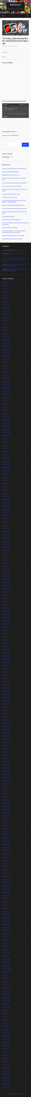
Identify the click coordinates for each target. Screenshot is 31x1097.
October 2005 (5, 1080)
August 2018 (5, 589)
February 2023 (6, 416)
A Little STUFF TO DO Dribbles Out (11, 219)
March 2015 (5, 719)
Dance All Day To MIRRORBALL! (10, 135)
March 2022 (5, 451)
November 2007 (6, 1000)
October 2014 (5, 735)
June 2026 (5, 289)
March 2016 (5, 681)
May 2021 (4, 483)
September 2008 (6, 969)
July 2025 (4, 324)
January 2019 (5, 573)
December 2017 (6, 614)
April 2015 (5, 716)
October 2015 (5, 697)
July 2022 (4, 439)
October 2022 (5, 429)
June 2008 (5, 978)
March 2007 (5, 1026)
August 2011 (5, 857)
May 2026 (4, 292)
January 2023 (5, 419)
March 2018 (5, 605)
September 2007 (6, 1007)
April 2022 (5, 448)
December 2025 (6, 308)
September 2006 (6, 1045)
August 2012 (5, 818)
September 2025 (6, 317)
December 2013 (6, 767)
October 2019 (5, 544)
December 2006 (6, 1036)
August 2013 (5, 780)
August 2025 (5, 320)
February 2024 (6, 378)
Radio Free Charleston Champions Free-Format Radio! (14, 190)
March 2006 (5, 1064)
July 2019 (4, 553)
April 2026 (5, 295)
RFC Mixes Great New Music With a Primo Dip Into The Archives (15, 223)
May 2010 (4, 905)
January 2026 (5, 304)
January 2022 (5, 458)
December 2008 (6, 959)
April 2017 (5, 640)
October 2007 (5, 1004)
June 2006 (5, 1055)
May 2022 (4, 445)
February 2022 (6, 454)
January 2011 (5, 879)
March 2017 (5, 643)
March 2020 (5, 528)
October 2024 (5, 352)
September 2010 (6, 892)
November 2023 (6, 387)
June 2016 (5, 672)
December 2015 (6, 691)
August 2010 (5, 895)
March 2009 (5, 949)
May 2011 (4, 866)
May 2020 (4, 522)
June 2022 (5, 442)
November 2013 (6, 771)
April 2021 (5, 486)
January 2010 (5, 917)
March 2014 (5, 758)
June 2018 (5, 595)
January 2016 (5, 688)
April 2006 (5, 1061)
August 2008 (5, 972)
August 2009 (5, 933)
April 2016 (5, 678)
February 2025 (6, 340)
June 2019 (5, 557)
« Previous (4, 52)
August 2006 (5, 1048)
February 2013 (6, 799)
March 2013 (5, 796)
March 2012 (5, 834)
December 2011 (6, 844)
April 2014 (5, 755)
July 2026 (4, 285)
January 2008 (5, 994)
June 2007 (5, 1016)
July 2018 (4, 592)
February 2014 (6, 761)
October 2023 (5, 391)
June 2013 (5, 787)
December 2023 (6, 384)
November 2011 (6, 847)
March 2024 (5, 375)
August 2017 (5, 627)
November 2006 (6, 1039)
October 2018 (5, 582)
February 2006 (6, 1068)
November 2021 (6, 464)
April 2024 (5, 371)
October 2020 (5, 506)
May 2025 (4, 330)
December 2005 (6, 1074)
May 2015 (4, 713)
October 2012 (5, 812)
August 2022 (5, 435)
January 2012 (5, 841)
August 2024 (5, 359)
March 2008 (5, 988)
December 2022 (6, 423)
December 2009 (6, 921)
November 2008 (6, 962)
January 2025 (5, 343)
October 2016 (5, 659)
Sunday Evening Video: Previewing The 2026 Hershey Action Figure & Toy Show (13, 231)
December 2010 (6, 882)
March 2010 (5, 911)
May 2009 (4, 943)
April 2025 (5, 333)
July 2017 (4, 630)
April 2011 (5, 870)
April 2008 (5, 984)
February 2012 (6, 838)
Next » (3, 56)
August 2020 (5, 512)
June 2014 (5, 748)
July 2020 (4, 515)
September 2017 (6, 624)
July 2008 (4, 975)
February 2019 (6, 569)
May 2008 (4, 981)
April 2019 (5, 563)
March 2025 (5, 336)
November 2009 (6, 924)
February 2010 (6, 914)
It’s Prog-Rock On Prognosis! (9, 197)
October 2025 (5, 314)
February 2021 (6, 493)
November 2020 (6, 502)
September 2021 (6, 470)
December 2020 (6, 499)
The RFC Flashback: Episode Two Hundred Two (14, 168)
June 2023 (5, 403)
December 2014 (6, 729)
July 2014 (4, 745)
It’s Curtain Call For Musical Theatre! (11, 186)
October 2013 (5, 774)
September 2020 (6, 509)
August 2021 (5, 474)
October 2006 (5, 1042)
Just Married (18, 250)
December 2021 (6, 461)
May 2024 (4, 368)
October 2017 (5, 620)
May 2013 (4, 790)
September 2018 (6, 585)
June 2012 (5, 825)
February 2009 (6, 953)
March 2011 (5, 873)
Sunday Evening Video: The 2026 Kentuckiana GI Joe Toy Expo (13, 265)
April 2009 (5, 946)
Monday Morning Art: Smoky (9, 227)
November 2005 (6, 1077)
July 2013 (4, 783)
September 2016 (6, 662)
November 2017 (6, 617)
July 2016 (4, 668)
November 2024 (6, 349)
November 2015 (6, 694)
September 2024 (6, 356)
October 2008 (5, 965)
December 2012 (6, 806)
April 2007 (5, 1023)
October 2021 (5, 467)
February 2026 (6, 301)
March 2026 (5, 298)
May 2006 (4, 1058)
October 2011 (5, 850)
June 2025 (5, 327)
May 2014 (4, 751)
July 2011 (4, 860)
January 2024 (5, 381)
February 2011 (6, 876)
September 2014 (6, 739)
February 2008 (6, 991)
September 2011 (6, 854)
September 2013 (6, 777)
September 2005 (6, 1083)
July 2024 (4, 362)
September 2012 (6, 815)
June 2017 (5, 633)
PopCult (15, 5)
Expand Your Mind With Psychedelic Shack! (13, 205)
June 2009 (5, 940)
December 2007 (6, 997)
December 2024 (6, 346)
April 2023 (5, 410)
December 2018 (6, 576)
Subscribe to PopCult (9, 131)
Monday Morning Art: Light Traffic (11, 194)
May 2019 (4, 560)
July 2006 (4, 1052)
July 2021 (4, 477)
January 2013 (5, 803)
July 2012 (4, 822)
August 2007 (5, 1010)
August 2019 (5, 550)
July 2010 (4, 898)
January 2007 (5, 1032)
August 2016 (5, 665)
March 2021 (5, 490)
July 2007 (4, 1013)
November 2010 (6, 886)
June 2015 (5, 710)
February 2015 (6, 723)
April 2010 (5, 908)
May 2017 (4, 636)
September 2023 (6, 394)
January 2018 (5, 611)
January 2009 (5, 956)
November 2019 (6, 541)
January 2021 (5, 496)
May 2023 (4, 407)
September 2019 (6, 547)
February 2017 (6, 646)
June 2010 (5, 902)
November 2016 (6, 656)
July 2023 (4, 400)
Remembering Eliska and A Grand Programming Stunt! (14, 212)
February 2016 (6, 684)
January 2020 (5, 534)
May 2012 (4, 828)
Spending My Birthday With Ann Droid (12, 238)
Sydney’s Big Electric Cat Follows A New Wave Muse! (14, 178)
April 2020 (5, 525)
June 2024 (5, 365)
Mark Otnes (5, 258)
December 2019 (6, 538)
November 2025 (6, 311)
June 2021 (5, 480)
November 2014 (6, 732)
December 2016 (6, 652)
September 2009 (6, 930)
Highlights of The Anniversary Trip (11, 175)
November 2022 (6, 426)
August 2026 (5, 282)
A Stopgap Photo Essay (8, 216)
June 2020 (5, 518)
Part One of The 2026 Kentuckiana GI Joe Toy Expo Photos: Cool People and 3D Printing (15, 259)
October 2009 (5, 927)
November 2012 (6, 809)
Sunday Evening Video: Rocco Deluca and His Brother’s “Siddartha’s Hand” (13, 201)
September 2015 (6, 700)
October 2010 (5, 889)
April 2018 (5, 601)
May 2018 (4, 598)
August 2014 (5, 742)
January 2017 (5, 649)
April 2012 (5, 831)
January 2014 (5, 764)
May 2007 (4, 1020)
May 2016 (4, 675)
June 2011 (5, 863)
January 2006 (5, 1071)
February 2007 (6, 1029)
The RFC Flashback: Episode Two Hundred (13, 235)
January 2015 (5, 726)
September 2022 (6, 432)
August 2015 (5, 704)
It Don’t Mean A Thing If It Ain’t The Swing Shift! (14, 183)
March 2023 (5, 413)
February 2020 (6, 531)
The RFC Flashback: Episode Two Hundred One (14, 208)
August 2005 (5, 1087)
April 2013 (5, 793)
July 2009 (4, 937)
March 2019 (5, 566)
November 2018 (6, 579)
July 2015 (4, 707)
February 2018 (6, 608)
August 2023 (5, 397)
